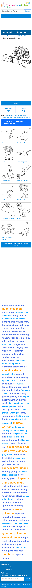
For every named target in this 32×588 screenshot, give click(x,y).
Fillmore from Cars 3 (19, 387)
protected (7, 458)
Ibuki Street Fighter (17, 403)
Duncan (20, 384)
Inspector (15, 409)
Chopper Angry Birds (11, 363)
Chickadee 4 (8, 360)
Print (16, 103)
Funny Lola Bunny (17, 393)
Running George (10, 471)
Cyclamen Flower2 (10, 380)
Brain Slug (6, 344)
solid (19, 486)
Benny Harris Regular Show (15, 322)
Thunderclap (6, 143)
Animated (16, 118)
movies (28, 118)
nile (4, 437)
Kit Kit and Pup (22, 416)
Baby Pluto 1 (19, 315)
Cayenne (15, 357)
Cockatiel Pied (8, 374)
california (18, 351)
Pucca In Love (19, 458)
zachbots (8, 554)
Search (27, 11)
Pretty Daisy (19, 454)
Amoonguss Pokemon (13, 305)
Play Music (7, 455)
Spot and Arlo (6, 180)
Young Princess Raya (12, 550)
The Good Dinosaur (24, 36)
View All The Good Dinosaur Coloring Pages (16, 244)
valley (26, 541)
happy (26, 397)
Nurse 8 (15, 440)
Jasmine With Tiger (10, 413)
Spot (3, 162)
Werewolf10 (8, 547)
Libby (3, 199)
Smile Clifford (9, 486)
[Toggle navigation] (3, 16)
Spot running (9, 115)
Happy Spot (21, 199)
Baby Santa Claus (10, 319)
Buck (18, 237)
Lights (5, 419)
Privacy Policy (9, 569)
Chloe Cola (20, 360)
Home (3, 36)
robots (16, 464)
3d (24, 118)
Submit (27, 579)
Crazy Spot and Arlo (8, 218)
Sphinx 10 (7, 492)
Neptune (6, 433)
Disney (3, 118)
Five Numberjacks (11, 390)
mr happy (16, 427)
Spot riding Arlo (22, 162)
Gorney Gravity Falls (12, 396)
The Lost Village (14, 526)
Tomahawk (19, 529)
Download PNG (23, 109)
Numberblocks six (15, 437)
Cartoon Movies (12, 36)
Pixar (20, 118)
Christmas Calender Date (14, 366)
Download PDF (8, 109)
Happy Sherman (10, 400)
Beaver (22, 319)
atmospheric (8, 312)
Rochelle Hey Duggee (15, 467)
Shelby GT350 (8, 478)
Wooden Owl (20, 547)
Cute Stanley (22, 377)
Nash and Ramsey (23, 180)
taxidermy (24, 520)
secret (21, 475)
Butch (19, 218)
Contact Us (9, 567)
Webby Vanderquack (12, 544)
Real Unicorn (8, 461)
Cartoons (9, 118)
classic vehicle (11, 370)
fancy (5, 387)
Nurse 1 (6, 440)
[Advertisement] (16, 24)
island (24, 409)
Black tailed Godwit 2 (12, 325)
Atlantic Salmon (12, 308)
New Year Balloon (19, 433)
